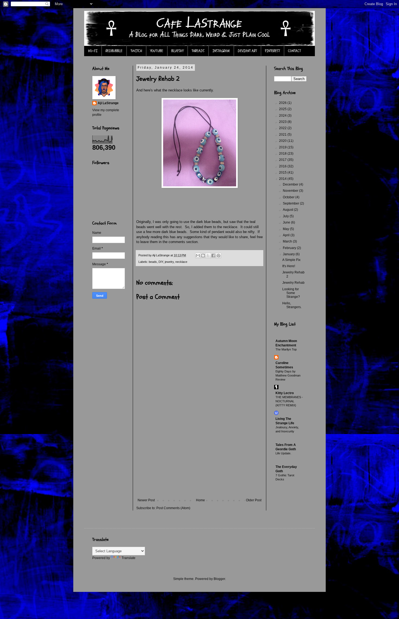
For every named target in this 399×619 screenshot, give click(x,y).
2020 (283, 141)
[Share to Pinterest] (218, 255)
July (286, 216)
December (291, 184)
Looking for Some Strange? (291, 293)
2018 (283, 153)
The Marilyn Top (286, 349)
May (286, 229)
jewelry (169, 261)
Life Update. (283, 453)
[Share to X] (208, 255)
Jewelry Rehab (293, 283)
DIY (161, 261)
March (288, 241)
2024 (283, 115)
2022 (283, 128)
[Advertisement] (199, 458)
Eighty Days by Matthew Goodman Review (288, 375)
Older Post (253, 500)
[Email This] (198, 255)
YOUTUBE (156, 50)
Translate (128, 558)
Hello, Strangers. (292, 305)
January (289, 254)
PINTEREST (272, 50)
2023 (283, 122)
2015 (283, 172)
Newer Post (146, 500)
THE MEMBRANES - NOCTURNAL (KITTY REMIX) (289, 401)
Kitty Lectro (285, 393)
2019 (283, 147)
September (291, 203)
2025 (283, 109)
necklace (181, 261)
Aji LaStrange (108, 103)
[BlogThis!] (203, 255)
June (287, 222)
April (286, 235)
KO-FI (92, 50)
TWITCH (136, 50)
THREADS (198, 50)
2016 (283, 166)
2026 (283, 103)
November (291, 191)
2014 (283, 179)
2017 (283, 160)
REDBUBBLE (114, 50)
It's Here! (288, 266)
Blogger (219, 579)
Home (200, 500)
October (289, 197)
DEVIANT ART (247, 50)
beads (153, 261)
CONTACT (294, 50)
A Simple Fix (291, 260)
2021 (283, 134)
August (288, 210)
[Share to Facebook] (213, 255)
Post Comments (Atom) (173, 508)
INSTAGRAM (221, 50)
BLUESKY (177, 50)
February (290, 248)
